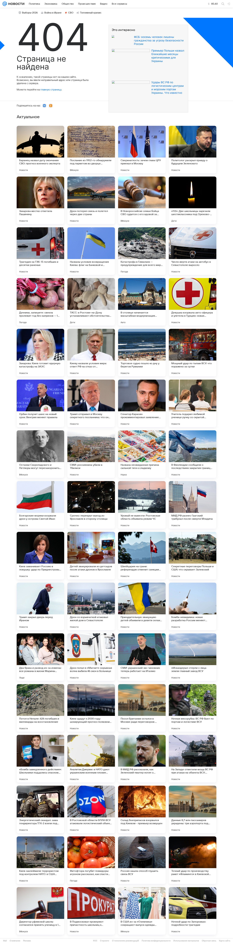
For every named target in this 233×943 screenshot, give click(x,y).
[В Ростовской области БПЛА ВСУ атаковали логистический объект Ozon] (91, 809)
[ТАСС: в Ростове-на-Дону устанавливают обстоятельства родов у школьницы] (91, 302)
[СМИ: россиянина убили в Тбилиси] (91, 454)
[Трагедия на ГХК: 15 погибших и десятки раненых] (40, 251)
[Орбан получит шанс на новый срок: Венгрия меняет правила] (40, 403)
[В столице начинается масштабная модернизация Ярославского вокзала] (142, 302)
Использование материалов (186, 941)
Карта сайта (224, 941)
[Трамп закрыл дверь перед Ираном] (40, 606)
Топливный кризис (91, 12)
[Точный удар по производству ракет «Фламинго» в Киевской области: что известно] (192, 860)
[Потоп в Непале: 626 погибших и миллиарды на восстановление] (40, 708)
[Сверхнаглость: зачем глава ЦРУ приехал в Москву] (142, 149)
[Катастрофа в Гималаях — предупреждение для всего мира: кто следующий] (142, 251)
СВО (70, 12)
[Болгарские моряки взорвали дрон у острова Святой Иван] (40, 505)
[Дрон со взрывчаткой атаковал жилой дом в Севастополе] (91, 606)
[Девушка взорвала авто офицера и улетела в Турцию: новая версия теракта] (192, 302)
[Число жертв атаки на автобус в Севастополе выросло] (192, 251)
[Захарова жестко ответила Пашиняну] (40, 200)
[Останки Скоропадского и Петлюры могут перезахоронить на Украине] (40, 454)
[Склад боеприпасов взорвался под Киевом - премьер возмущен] (142, 809)
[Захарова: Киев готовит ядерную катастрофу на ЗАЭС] (40, 352)
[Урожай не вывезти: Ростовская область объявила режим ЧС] (142, 505)
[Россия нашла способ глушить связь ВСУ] (142, 860)
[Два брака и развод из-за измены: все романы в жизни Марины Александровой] (40, 657)
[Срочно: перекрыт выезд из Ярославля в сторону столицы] (91, 505)
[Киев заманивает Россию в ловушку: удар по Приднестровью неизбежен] (40, 555)
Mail (5, 941)
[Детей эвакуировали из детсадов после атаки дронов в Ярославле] (91, 555)
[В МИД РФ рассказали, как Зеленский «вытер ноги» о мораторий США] (142, 758)
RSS (95, 941)
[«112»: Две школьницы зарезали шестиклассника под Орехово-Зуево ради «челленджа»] (192, 200)
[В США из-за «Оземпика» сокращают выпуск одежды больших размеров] (142, 911)
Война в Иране (52, 12)
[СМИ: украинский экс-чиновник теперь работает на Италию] (142, 657)
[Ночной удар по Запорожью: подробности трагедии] (192, 911)
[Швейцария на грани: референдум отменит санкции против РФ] (142, 555)
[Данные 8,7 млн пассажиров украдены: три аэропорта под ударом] (192, 809)
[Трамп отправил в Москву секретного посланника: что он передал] (91, 403)
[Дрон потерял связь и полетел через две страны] (91, 200)
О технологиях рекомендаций (125, 941)
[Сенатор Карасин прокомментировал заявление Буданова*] (142, 403)
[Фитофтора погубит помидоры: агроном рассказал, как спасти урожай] (91, 860)
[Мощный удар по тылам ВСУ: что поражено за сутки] (192, 352)
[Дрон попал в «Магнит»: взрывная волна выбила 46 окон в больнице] (91, 657)
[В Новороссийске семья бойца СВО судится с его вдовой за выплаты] (142, 200)
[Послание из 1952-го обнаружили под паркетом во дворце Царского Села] (91, 149)
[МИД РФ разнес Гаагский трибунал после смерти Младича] (192, 505)
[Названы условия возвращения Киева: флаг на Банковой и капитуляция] (91, 251)
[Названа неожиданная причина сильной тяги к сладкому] (142, 454)
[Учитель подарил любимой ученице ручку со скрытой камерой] (192, 403)
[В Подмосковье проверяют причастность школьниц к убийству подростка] (91, 911)
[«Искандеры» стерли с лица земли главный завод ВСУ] (192, 657)
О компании (15, 941)
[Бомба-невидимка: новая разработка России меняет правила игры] (192, 606)
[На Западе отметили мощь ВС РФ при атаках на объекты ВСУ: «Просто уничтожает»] (192, 758)
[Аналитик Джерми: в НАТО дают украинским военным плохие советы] (91, 758)
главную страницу (50, 89)
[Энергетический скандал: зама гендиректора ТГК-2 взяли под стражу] (40, 809)
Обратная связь (209, 941)
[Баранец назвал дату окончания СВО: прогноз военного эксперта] (40, 149)
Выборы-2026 (30, 12)
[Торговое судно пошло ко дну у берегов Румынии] (142, 352)
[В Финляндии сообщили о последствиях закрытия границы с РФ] (192, 454)
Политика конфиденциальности (156, 941)
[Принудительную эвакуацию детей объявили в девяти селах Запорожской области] (142, 606)
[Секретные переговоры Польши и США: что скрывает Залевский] (192, 555)
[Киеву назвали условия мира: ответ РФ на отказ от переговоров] (91, 352)
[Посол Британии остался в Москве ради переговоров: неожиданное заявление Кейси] (142, 708)
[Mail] (5, 4)
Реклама (27, 941)
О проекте (104, 941)
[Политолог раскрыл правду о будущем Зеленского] (192, 149)
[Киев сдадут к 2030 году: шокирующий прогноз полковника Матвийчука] (91, 708)
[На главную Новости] (15, 4)
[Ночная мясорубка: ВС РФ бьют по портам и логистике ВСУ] (192, 708)
